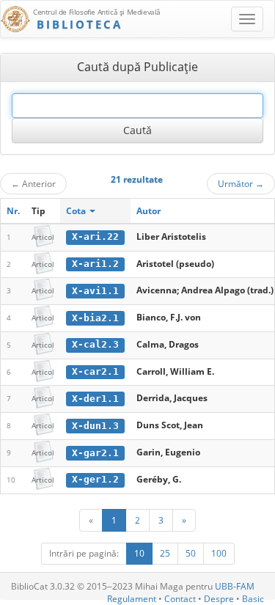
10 (139, 553)
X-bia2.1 (95, 317)
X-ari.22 (95, 236)
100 (219, 553)
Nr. (13, 211)
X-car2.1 (95, 371)
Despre (219, 599)
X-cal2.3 (95, 344)
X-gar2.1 (95, 452)
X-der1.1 (95, 398)
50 (191, 553)
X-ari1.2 (95, 263)
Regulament (131, 599)
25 (165, 553)
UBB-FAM (234, 586)
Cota (77, 211)
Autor (148, 211)
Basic (253, 599)
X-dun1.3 (95, 425)
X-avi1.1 (95, 290)
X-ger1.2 (95, 479)
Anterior (33, 183)
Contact (180, 599)
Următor (241, 183)
